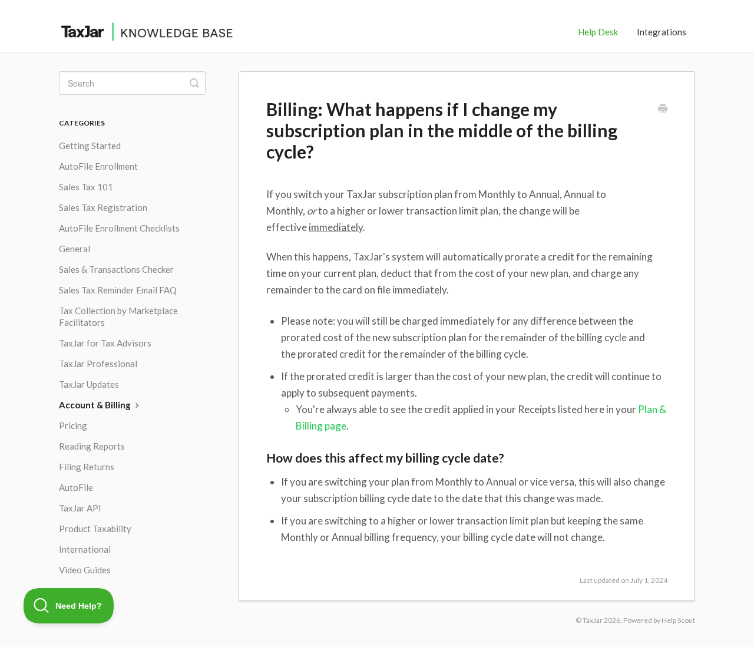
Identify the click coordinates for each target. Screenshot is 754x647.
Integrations (661, 32)
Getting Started (90, 145)
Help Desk (598, 32)
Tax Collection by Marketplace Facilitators (118, 316)
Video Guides (85, 570)
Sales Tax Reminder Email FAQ (118, 290)
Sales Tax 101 (86, 186)
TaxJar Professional (98, 363)
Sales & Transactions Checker (116, 269)
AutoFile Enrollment (98, 166)
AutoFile (76, 487)
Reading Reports (92, 446)
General (74, 248)
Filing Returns (86, 466)
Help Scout (678, 620)
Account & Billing (96, 405)
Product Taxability (95, 528)
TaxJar (593, 620)
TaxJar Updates (89, 384)
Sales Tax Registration (103, 207)
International (85, 549)
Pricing (73, 425)
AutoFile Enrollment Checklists (119, 228)
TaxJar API (80, 508)
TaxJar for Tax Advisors (105, 343)
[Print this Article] (662, 109)
